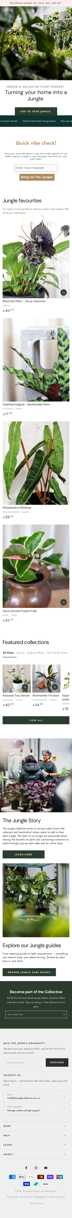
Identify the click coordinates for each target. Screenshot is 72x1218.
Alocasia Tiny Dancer (16, 695)
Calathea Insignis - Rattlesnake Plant (26, 404)
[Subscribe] (64, 1014)
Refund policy (26, 1196)
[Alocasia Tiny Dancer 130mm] (17, 678)
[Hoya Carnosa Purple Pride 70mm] (36, 566)
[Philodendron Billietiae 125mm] (36, 463)
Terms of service (36, 1203)
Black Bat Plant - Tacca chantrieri (24, 301)
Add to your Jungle (36, 111)
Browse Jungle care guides (29, 972)
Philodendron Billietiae (17, 507)
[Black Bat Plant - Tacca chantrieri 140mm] (36, 256)
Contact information (57, 1196)
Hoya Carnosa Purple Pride (20, 611)
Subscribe (57, 1062)
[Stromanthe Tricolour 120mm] (46, 678)
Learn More (23, 854)
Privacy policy (12, 1196)
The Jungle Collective (31, 1191)
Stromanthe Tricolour (45, 695)
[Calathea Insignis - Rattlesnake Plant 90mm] (36, 360)
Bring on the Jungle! (37, 177)
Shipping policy (40, 1196)
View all (36, 720)
